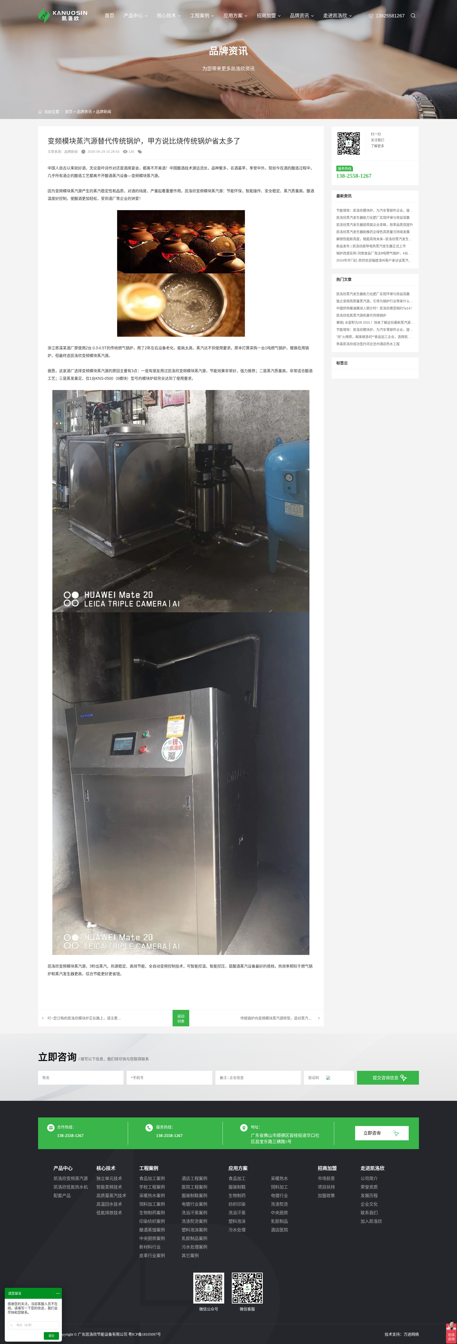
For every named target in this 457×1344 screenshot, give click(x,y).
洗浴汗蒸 (237, 1213)
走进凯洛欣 (335, 15)
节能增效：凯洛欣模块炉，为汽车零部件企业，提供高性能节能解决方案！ (391, 210)
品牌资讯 (299, 15)
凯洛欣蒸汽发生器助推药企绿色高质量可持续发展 (373, 232)
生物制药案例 (152, 1213)
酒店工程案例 (194, 1178)
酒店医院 (279, 1230)
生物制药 (237, 1195)
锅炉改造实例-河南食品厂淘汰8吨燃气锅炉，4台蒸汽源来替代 (382, 253)
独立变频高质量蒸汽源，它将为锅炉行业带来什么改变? (377, 301)
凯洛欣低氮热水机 (71, 1187)
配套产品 (62, 1195)
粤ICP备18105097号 (144, 1334)
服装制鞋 (237, 1187)
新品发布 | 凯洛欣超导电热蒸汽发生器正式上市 (371, 246)
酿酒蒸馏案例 (152, 1230)
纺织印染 (237, 1204)
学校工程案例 (152, 1187)
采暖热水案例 (152, 1195)
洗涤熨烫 (279, 1204)
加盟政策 (326, 1195)
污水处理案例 (194, 1247)
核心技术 (166, 15)
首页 (109, 15)
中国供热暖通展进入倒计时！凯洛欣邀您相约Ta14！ (375, 308)
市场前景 (326, 1178)
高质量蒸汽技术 (111, 1195)
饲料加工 (279, 1187)
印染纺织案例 (152, 1221)
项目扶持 (326, 1187)
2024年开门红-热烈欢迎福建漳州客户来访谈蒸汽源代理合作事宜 (384, 260)
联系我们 (369, 1213)
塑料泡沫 (237, 1221)
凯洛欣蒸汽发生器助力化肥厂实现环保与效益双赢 (373, 217)
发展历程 (369, 1195)
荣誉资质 (369, 1187)
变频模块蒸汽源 (144, 176)
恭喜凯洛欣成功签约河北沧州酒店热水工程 (368, 344)
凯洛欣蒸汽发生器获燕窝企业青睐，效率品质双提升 (374, 225)
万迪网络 (411, 1334)
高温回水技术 (109, 1204)
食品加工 (237, 1178)
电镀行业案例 (194, 1204)
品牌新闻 (103, 112)
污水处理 (237, 1230)
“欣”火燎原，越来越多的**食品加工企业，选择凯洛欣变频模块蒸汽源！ (388, 337)
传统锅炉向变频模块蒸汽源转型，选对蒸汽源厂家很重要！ (282, 1018)
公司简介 (369, 1178)
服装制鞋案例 (194, 1195)
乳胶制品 (279, 1221)
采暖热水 (279, 1178)
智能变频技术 (109, 1187)
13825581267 (390, 15)
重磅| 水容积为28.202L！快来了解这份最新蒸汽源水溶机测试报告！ (386, 322)
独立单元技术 (109, 1178)
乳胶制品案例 (194, 1238)
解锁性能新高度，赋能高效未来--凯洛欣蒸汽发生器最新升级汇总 (384, 239)
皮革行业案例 (152, 1255)
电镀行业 (279, 1195)
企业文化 (369, 1204)
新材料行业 (150, 1247)
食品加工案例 (152, 1178)
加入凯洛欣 (371, 1221)
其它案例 (190, 1255)
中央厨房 (279, 1213)
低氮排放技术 (109, 1213)
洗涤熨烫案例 (194, 1221)
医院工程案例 (194, 1187)
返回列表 (180, 1018)
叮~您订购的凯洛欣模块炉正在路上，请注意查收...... (84, 1018)
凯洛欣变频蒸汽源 (71, 1178)
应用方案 (233, 15)
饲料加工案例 (152, 1204)
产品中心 (133, 15)
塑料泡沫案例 (194, 1230)
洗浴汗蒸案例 (194, 1213)
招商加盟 (266, 15)
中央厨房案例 (152, 1238)
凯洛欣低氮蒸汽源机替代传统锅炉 (361, 315)
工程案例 (199, 15)
